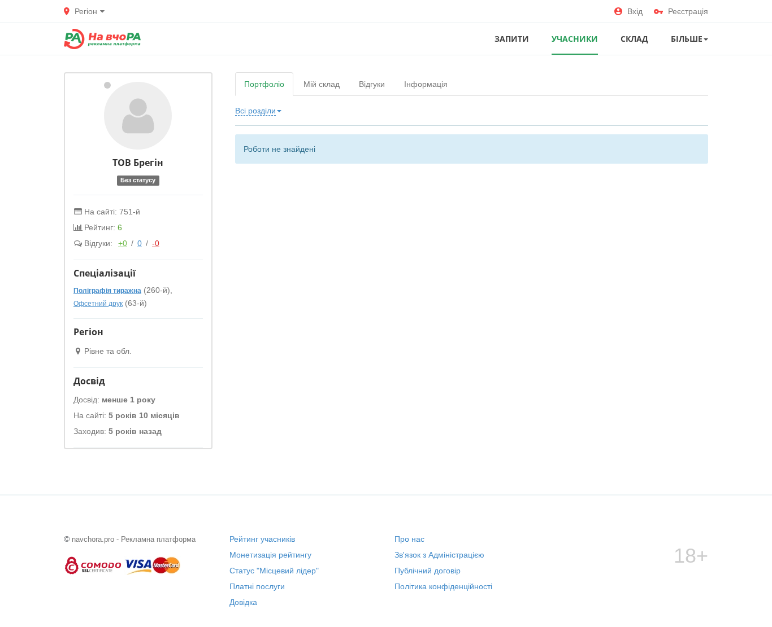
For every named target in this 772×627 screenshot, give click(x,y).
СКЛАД (634, 38)
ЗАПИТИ (512, 38)
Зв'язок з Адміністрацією (439, 554)
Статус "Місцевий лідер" (274, 570)
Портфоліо (264, 84)
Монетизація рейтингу (270, 554)
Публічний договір (427, 570)
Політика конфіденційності (443, 586)
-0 (155, 243)
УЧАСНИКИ (575, 38)
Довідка (243, 602)
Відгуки (372, 84)
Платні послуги (257, 586)
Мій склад (321, 84)
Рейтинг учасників (262, 538)
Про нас (409, 538)
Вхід (635, 11)
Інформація (426, 84)
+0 (122, 243)
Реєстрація (688, 11)
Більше (686, 38)
